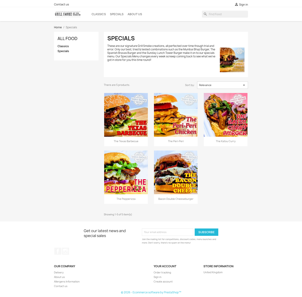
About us (135, 14)
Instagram (65, 251)
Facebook (57, 251)
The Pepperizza (126, 199)
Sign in (157, 277)
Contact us (61, 4)
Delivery (59, 272)
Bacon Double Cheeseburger (175, 199)
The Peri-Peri (176, 141)
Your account (165, 266)
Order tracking (162, 272)
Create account (163, 281)
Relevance (222, 85)
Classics (99, 14)
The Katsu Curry (226, 141)
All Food (67, 38)
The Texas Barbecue (126, 141)
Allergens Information (67, 281)
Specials (117, 14)
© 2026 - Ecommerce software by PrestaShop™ (151, 292)
